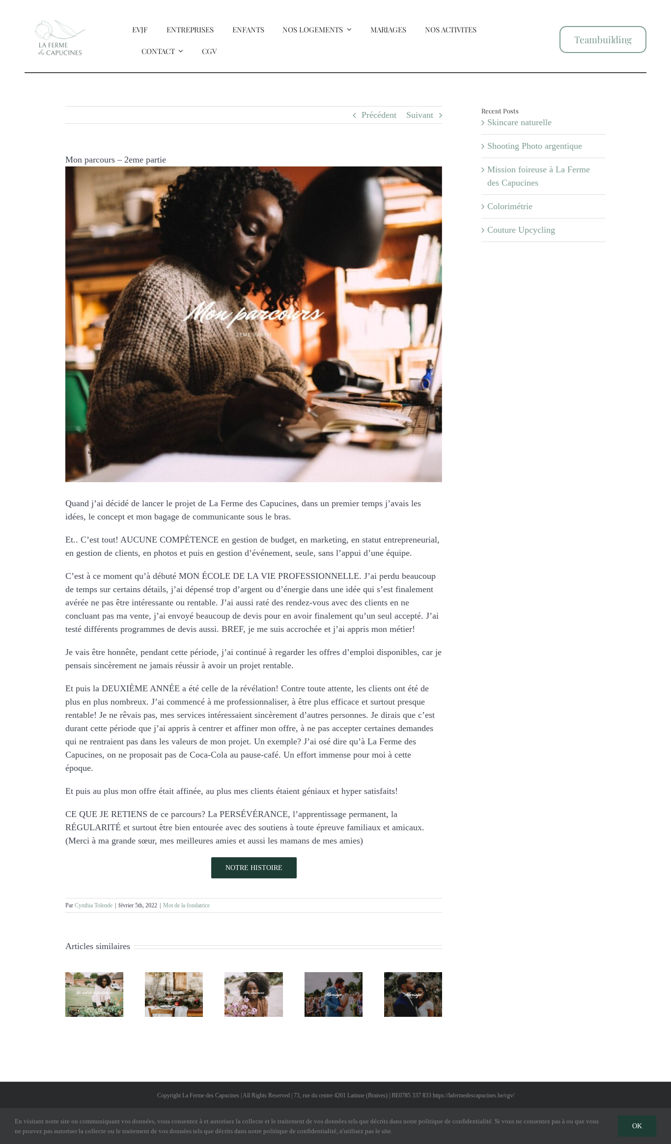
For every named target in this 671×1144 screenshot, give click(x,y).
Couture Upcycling (521, 230)
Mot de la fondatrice (186, 905)
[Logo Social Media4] (60, 11)
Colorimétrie (509, 206)
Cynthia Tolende (93, 905)
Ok (637, 1126)
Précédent (379, 115)
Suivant (419, 115)
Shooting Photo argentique (534, 146)
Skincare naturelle (519, 122)
